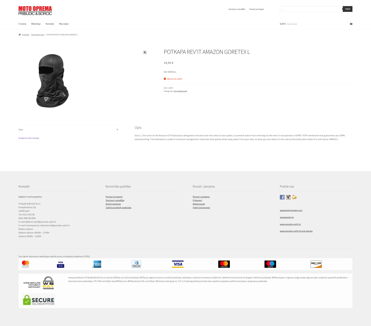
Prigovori (197, 200)
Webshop (36, 23)
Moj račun (64, 23)
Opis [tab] (21, 129)
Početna (25, 34)
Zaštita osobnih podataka (118, 207)
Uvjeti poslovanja (201, 207)
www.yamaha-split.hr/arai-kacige (296, 231)
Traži (347, 9)
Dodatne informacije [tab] (29, 138)
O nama (22, 23)
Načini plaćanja (113, 203)
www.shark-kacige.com (291, 210)
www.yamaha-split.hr (290, 224)
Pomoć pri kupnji (256, 9)
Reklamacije (199, 203)
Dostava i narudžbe (237, 9)
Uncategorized (37, 34)
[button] (145, 52)
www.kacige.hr (287, 217)
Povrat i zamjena (201, 196)
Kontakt (50, 23)
